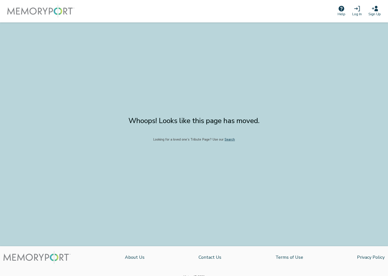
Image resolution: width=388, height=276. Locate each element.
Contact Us (209, 257)
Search (230, 139)
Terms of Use (289, 257)
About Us (135, 257)
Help (341, 14)
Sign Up (374, 14)
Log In (357, 14)
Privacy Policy (371, 257)
